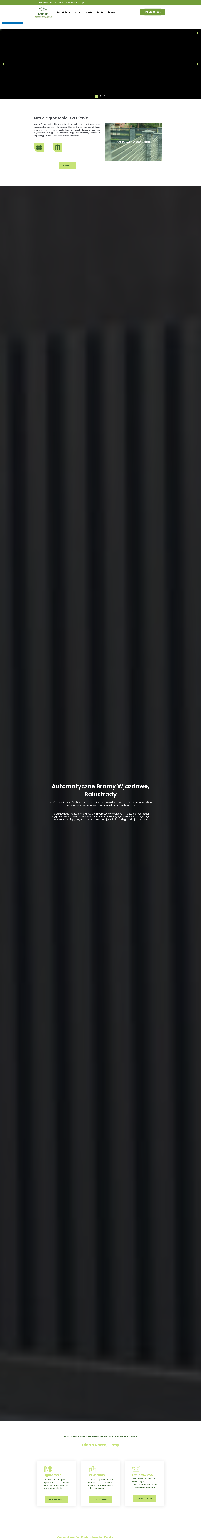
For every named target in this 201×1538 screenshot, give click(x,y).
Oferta (77, 12)
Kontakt (111, 12)
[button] (197, 33)
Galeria (100, 12)
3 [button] (104, 96)
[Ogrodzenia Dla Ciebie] (133, 142)
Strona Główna (63, 12)
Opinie (89, 12)
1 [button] (96, 96)
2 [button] (100, 96)
